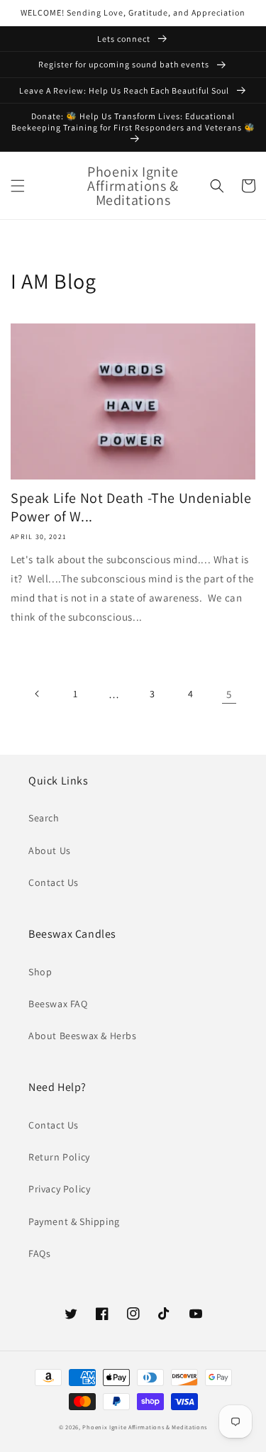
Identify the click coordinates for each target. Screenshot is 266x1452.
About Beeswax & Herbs (82, 1035)
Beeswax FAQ (58, 1003)
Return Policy (59, 1157)
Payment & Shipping (74, 1221)
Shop (40, 971)
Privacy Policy (59, 1188)
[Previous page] (37, 693)
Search (44, 817)
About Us (49, 850)
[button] (17, 185)
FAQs (39, 1253)
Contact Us (53, 882)
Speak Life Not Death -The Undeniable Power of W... (131, 507)
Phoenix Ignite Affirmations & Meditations (144, 1427)
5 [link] (229, 694)
